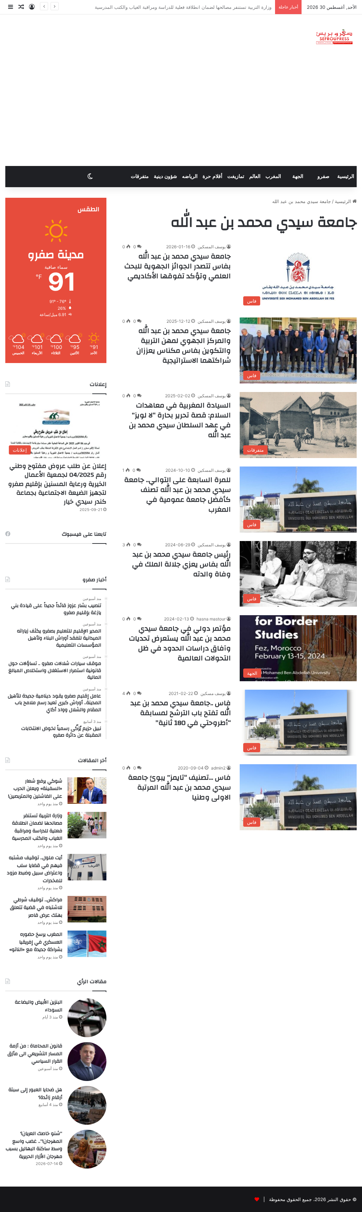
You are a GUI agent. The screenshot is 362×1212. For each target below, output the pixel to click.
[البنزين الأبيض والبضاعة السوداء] (87, 1017)
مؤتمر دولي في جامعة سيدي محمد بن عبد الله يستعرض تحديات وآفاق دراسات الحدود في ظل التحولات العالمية (180, 643)
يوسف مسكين (213, 693)
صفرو (323, 176)
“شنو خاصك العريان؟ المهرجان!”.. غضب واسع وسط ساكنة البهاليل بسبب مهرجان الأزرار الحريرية (34, 1145)
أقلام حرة (212, 176)
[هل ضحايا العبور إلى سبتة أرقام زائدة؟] (87, 1105)
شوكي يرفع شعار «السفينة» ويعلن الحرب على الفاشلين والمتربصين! (35, 789)
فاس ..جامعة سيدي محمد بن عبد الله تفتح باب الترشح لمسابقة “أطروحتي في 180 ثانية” (180, 712)
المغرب (273, 176)
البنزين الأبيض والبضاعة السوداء (38, 1006)
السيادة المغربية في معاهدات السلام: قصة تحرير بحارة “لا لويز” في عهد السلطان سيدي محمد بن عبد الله (180, 420)
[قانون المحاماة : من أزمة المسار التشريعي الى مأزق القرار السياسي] (87, 1061)
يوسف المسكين (212, 246)
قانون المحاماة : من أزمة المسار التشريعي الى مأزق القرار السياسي (34, 1053)
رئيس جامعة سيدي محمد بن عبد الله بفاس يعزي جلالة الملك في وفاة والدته (181, 564)
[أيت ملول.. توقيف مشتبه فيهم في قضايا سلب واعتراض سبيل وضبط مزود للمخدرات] (87, 867)
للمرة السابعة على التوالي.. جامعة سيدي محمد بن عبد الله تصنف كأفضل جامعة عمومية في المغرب (177, 494)
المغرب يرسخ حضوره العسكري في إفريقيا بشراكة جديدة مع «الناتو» (35, 942)
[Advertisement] (181, 113)
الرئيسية (345, 176)
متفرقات (140, 176)
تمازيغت (235, 176)
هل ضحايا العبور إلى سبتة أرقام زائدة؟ (35, 1093)
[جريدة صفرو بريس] (334, 37)
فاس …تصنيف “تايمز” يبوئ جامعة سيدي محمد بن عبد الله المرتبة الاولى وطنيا (179, 787)
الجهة (297, 176)
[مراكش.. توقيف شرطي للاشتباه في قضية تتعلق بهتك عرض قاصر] (87, 909)
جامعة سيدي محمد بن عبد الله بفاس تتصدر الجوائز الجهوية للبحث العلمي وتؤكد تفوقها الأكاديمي (177, 266)
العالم (255, 176)
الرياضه (190, 176)
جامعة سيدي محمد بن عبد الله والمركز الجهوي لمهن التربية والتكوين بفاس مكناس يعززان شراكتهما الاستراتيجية (183, 345)
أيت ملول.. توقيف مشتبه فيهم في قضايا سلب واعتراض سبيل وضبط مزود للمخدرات (190, 7)
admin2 (218, 768)
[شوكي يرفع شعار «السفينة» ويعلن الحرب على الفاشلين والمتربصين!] (87, 790)
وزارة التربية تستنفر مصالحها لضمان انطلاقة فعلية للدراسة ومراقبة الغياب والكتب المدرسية (37, 827)
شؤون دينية (165, 176)
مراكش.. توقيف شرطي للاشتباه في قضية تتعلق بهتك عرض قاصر (36, 907)
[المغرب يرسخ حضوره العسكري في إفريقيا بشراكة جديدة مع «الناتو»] (87, 944)
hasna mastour (211, 619)
